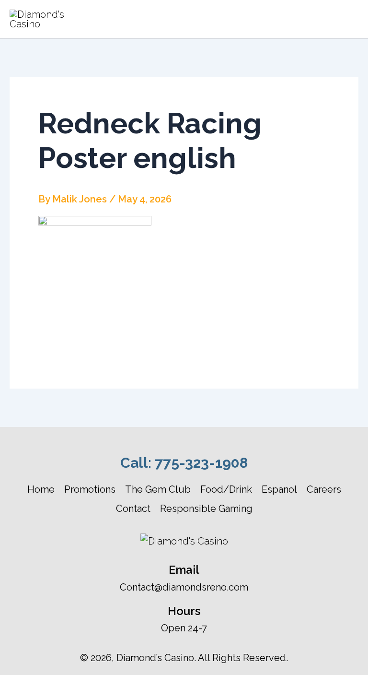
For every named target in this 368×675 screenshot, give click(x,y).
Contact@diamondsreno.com (184, 587)
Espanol (279, 489)
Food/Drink (226, 489)
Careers (324, 489)
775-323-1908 (201, 462)
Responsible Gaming (206, 508)
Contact (133, 508)
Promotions (89, 489)
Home (41, 489)
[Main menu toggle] (346, 19)
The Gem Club (158, 489)
